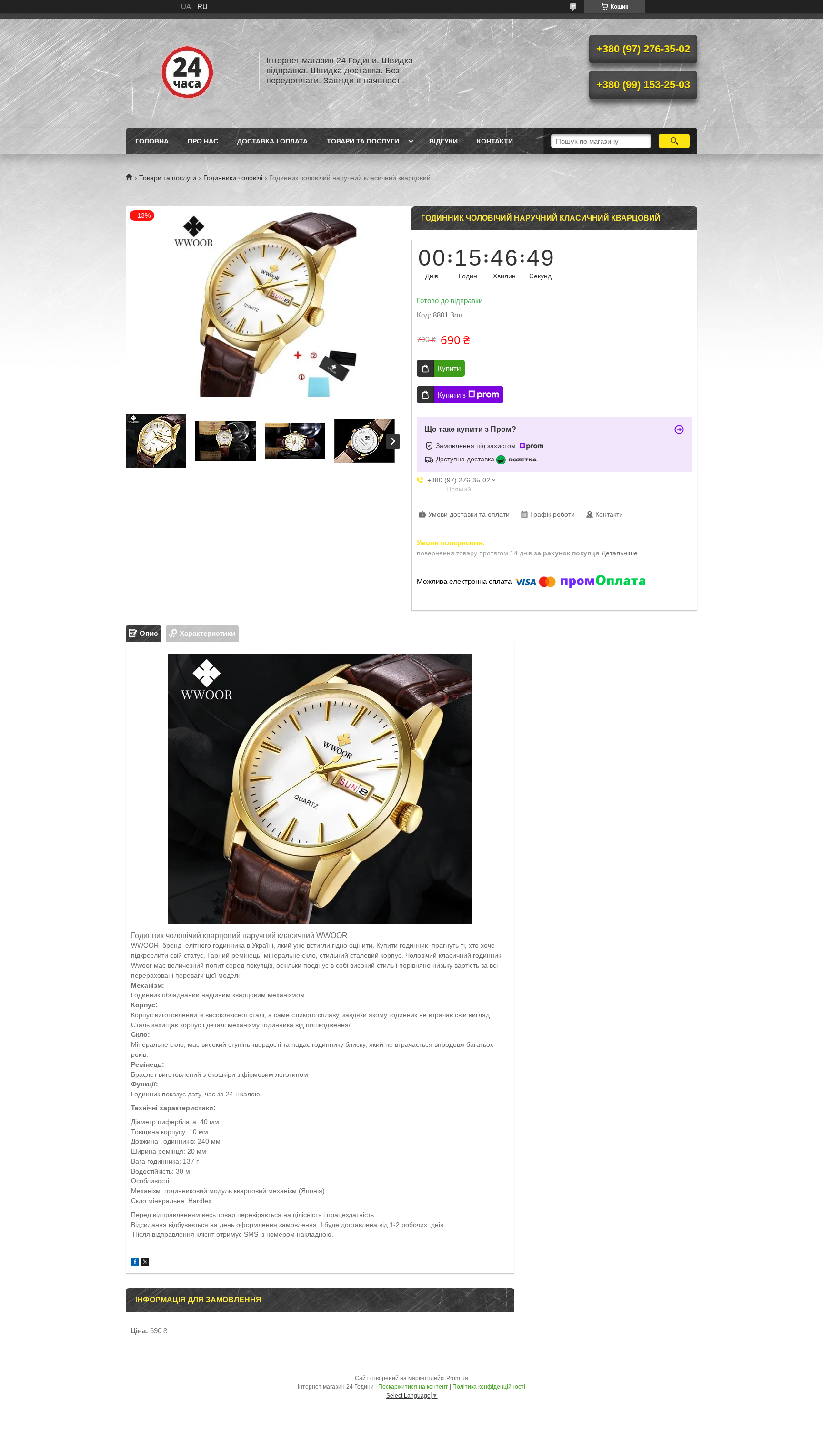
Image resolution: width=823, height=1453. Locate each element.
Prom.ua (457, 1378)
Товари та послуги (363, 141)
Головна (152, 141)
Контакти (495, 141)
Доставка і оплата (272, 141)
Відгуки (443, 141)
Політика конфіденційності (488, 1386)
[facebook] (135, 1263)
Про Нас (203, 141)
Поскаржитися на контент (413, 1386)
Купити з (452, 395)
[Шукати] (674, 141)
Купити (449, 368)
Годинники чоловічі (232, 178)
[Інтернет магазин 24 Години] (188, 70)
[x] (145, 1263)
